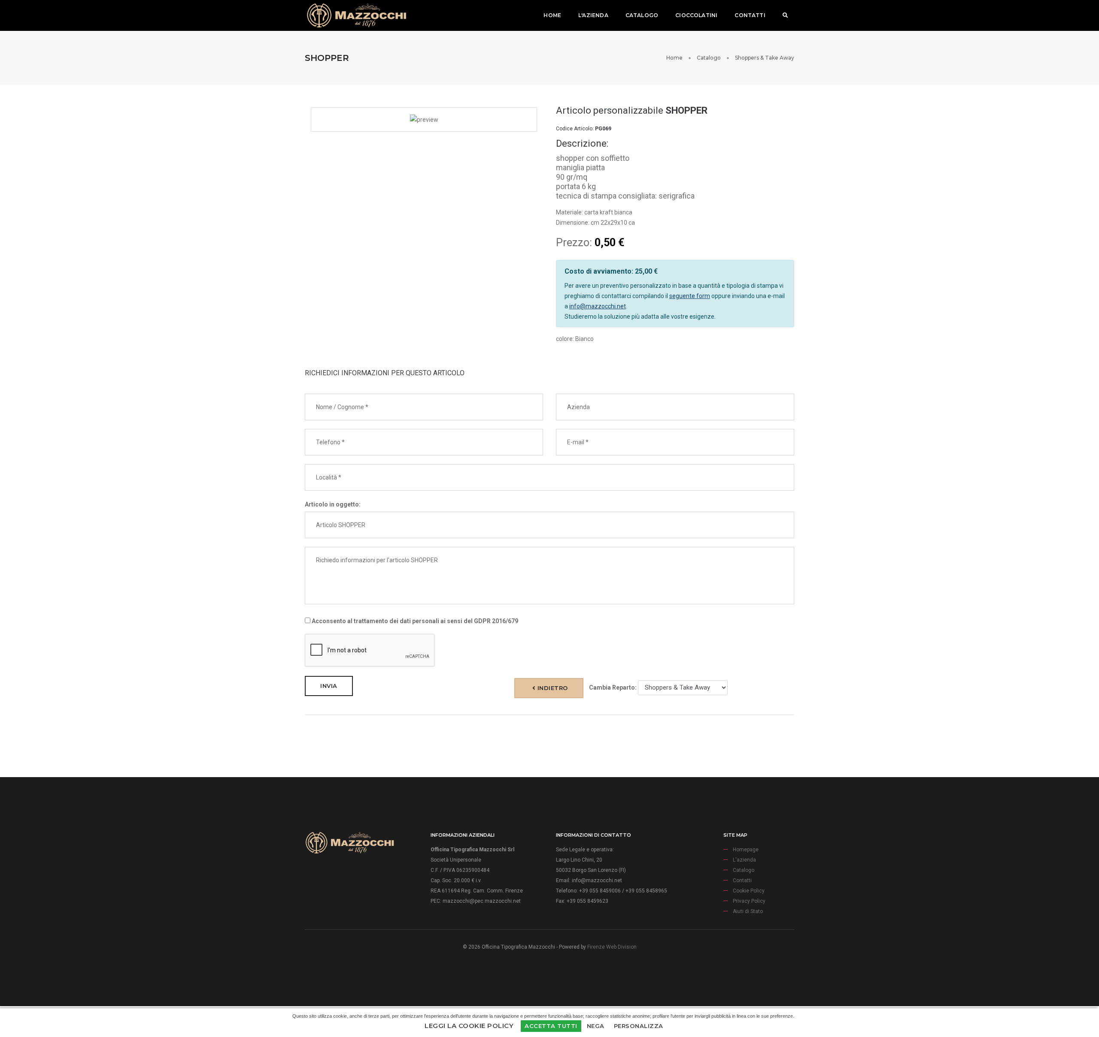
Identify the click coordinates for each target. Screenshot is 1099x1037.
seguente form (689, 295)
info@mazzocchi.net (597, 306)
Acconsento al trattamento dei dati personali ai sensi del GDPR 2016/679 (414, 621)
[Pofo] (356, 15)
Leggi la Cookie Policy (469, 1026)
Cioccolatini (696, 15)
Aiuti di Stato (748, 911)
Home (552, 15)
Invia (328, 685)
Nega (595, 1025)
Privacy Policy (749, 901)
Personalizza (638, 1025)
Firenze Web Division (612, 947)
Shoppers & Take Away (764, 57)
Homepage (746, 850)
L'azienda (593, 15)
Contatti (750, 15)
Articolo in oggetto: (333, 504)
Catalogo (641, 15)
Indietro (551, 687)
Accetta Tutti (551, 1025)
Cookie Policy (749, 891)
